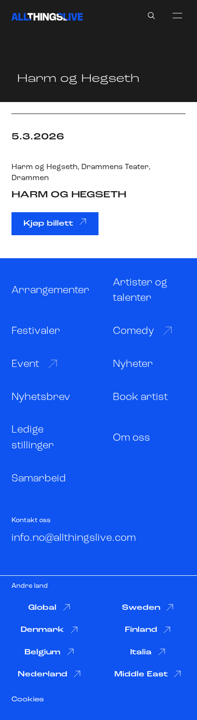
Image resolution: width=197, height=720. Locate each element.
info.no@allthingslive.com (73, 538)
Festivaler (35, 331)
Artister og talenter (140, 291)
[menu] (177, 15)
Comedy (133, 331)
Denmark (42, 630)
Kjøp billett (48, 224)
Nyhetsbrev (40, 397)
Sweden (141, 608)
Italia (141, 652)
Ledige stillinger (32, 438)
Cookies (27, 699)
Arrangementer (50, 291)
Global (42, 608)
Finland (141, 630)
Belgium (42, 652)
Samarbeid (38, 479)
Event (25, 364)
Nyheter (133, 364)
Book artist (140, 397)
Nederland (42, 674)
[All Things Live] (47, 17)
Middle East (141, 674)
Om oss (131, 438)
